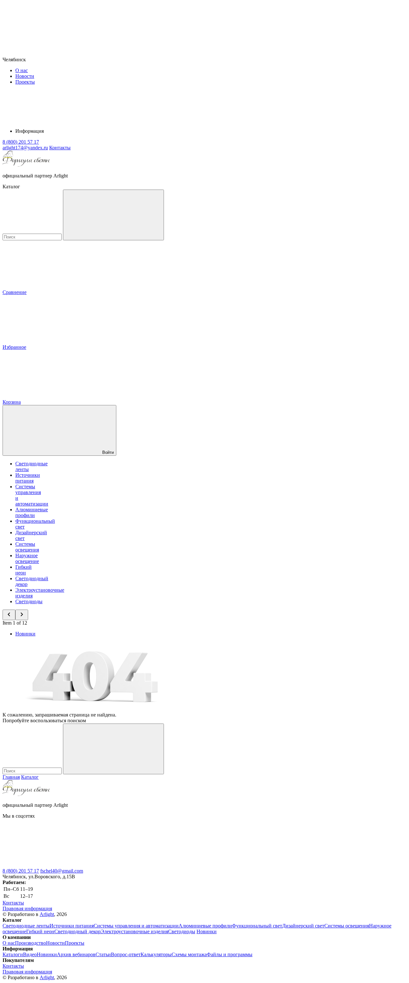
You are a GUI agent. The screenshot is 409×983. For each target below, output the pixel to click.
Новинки (25, 633)
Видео (30, 954)
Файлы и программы (229, 954)
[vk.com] (50, 865)
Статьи (103, 954)
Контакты (60, 147)
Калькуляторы (156, 954)
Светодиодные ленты (26, 925)
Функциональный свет (257, 925)
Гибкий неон (23, 569)
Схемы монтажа (189, 954)
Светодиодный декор (77, 931)
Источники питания (27, 478)
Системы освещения (27, 546)
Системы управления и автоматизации (136, 925)
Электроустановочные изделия (134, 931)
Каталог (30, 777)
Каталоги (13, 954)
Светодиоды (28, 601)
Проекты (25, 82)
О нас (21, 70)
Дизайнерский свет (303, 925)
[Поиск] (113, 215)
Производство (30, 943)
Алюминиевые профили (31, 512)
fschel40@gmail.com (61, 871)
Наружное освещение (27, 558)
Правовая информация (27, 908)
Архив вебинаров (76, 954)
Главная (11, 777)
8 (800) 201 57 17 (21, 871)
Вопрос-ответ (126, 954)
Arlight (47, 914)
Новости (24, 76)
